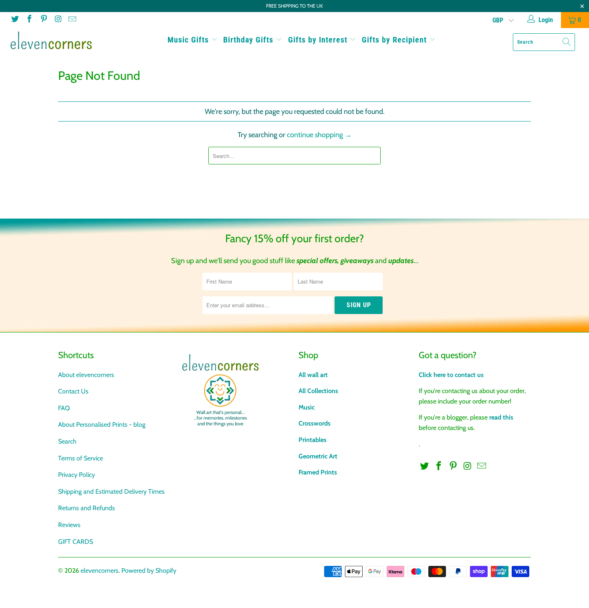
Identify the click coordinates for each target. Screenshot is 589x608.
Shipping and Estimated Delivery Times (111, 491)
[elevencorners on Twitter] (14, 20)
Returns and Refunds (86, 508)
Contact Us (73, 391)
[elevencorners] (51, 40)
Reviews (69, 525)
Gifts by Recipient (395, 40)
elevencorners (100, 570)
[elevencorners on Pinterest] (43, 20)
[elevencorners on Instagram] (57, 20)
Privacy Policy (76, 474)
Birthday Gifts (249, 40)
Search (67, 441)
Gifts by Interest (319, 40)
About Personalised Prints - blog (101, 424)
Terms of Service (80, 458)
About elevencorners (86, 375)
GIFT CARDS (75, 541)
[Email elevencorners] (71, 20)
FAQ (64, 408)
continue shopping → (319, 134)
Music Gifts (189, 40)
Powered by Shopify (148, 570)
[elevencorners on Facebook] (28, 20)
